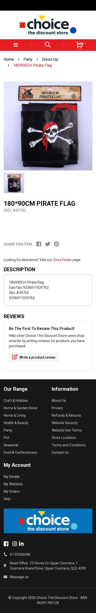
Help (7, 499)
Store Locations (64, 438)
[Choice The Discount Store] (48, 25)
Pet (6, 438)
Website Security (65, 423)
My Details (12, 477)
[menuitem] (40, 245)
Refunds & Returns (66, 415)
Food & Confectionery (20, 452)
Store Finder (62, 260)
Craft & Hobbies (16, 401)
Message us (19, 577)
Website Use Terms (67, 430)
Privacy (57, 408)
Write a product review (37, 357)
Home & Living (15, 415)
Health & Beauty (16, 423)
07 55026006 (20, 554)
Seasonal (11, 445)
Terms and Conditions (69, 445)
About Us (59, 401)
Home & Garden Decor (21, 408)
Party (8, 430)
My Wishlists (13, 484)
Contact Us (60, 452)
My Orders (12, 491)
